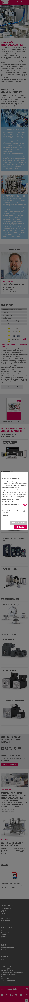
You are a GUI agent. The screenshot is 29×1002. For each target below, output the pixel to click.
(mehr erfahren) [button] (6, 515)
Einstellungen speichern (18, 522)
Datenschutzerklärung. (7, 501)
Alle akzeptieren (20, 527)
